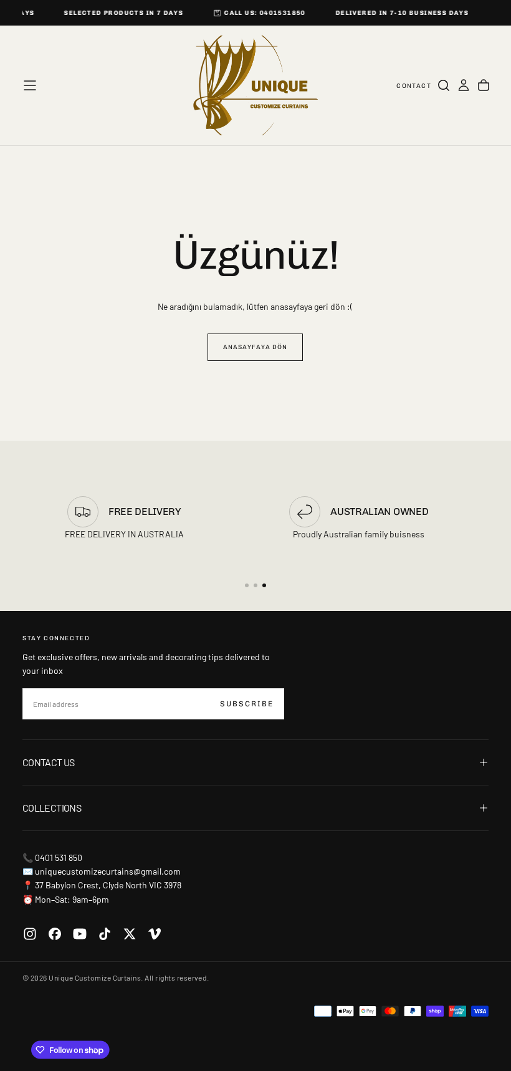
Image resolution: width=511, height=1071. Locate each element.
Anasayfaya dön (255, 347)
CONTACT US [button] (48, 762)
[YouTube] (79, 933)
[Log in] (463, 85)
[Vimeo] (154, 933)
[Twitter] (129, 933)
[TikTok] (104, 933)
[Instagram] (29, 933)
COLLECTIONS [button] (51, 808)
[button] (29, 85)
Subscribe (247, 703)
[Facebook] (54, 933)
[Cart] (483, 85)
